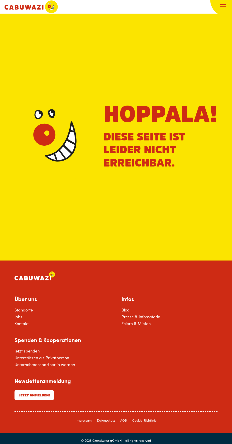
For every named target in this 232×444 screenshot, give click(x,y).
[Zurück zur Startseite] (31, 6)
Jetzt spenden (27, 351)
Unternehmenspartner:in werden (44, 364)
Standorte (23, 310)
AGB (123, 420)
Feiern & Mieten (136, 323)
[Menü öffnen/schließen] (222, 7)
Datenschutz (106, 420)
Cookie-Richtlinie (144, 420)
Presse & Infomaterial (141, 316)
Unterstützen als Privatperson (41, 357)
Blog (125, 310)
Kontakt (21, 323)
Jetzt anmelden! (34, 395)
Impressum (84, 420)
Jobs (18, 316)
